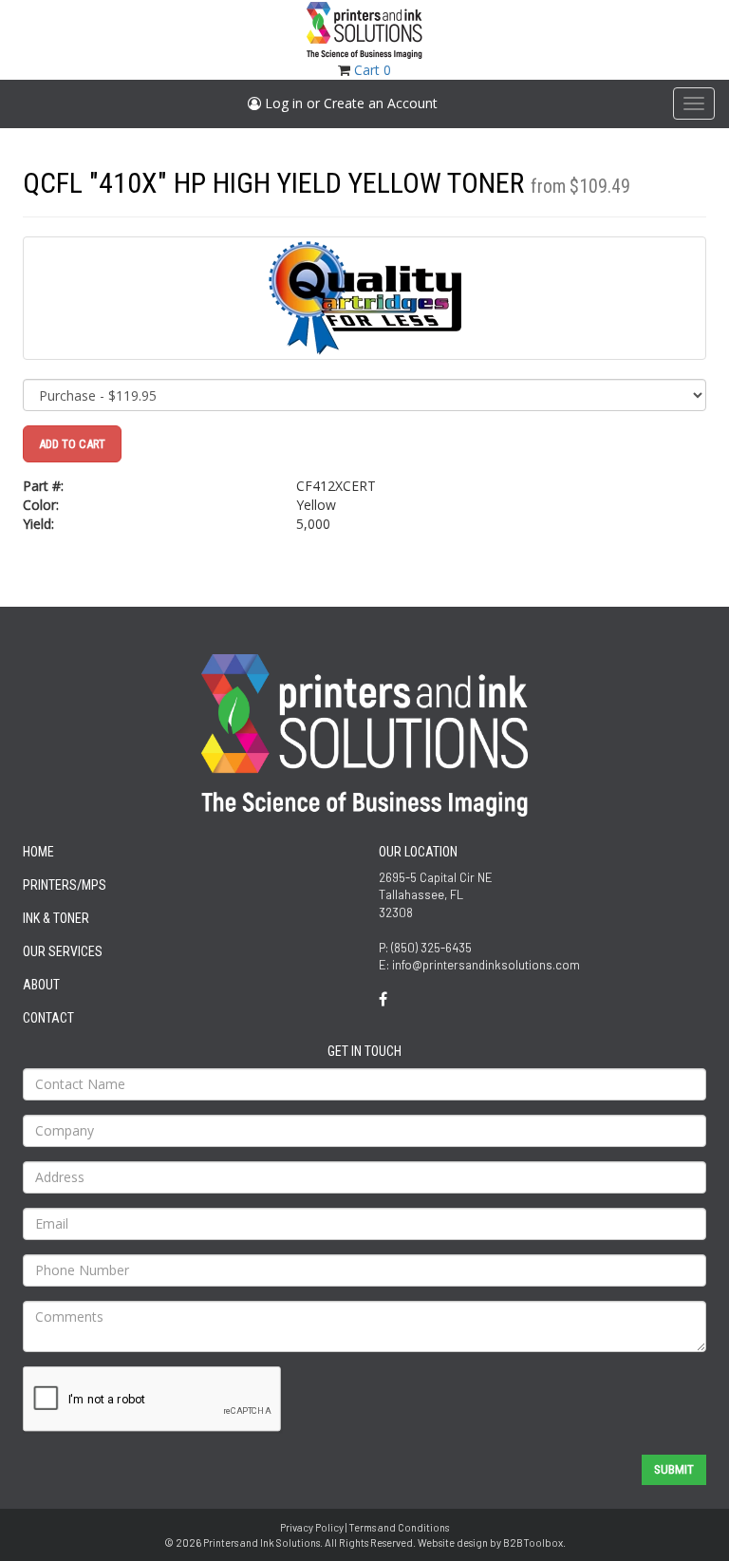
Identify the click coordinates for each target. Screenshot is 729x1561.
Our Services (63, 951)
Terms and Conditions (398, 1527)
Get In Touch (364, 1051)
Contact (48, 1017)
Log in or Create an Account (349, 103)
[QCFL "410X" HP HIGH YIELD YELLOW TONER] (364, 298)
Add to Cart (72, 444)
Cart (372, 70)
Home (38, 851)
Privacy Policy (312, 1527)
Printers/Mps (64, 885)
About (41, 984)
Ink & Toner (56, 918)
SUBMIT (674, 1469)
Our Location (418, 851)
